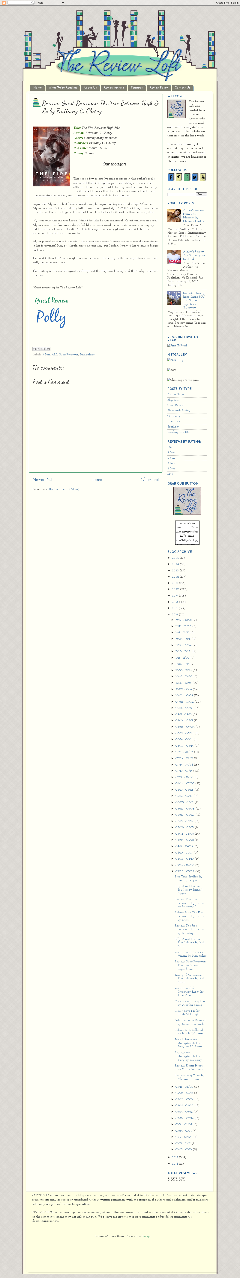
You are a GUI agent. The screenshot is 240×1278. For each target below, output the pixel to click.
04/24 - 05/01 (185, 840)
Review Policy (159, 87)
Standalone (87, 354)
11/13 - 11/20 (183, 657)
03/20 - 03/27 (185, 871)
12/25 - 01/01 (184, 620)
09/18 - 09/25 (185, 708)
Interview (173, 421)
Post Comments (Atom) (64, 489)
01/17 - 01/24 (184, 1137)
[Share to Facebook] (45, 349)
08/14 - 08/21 (185, 739)
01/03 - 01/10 (184, 1149)
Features (137, 87)
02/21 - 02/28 (185, 1105)
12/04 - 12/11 (183, 639)
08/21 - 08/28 (185, 733)
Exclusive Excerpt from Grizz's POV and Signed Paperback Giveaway (194, 300)
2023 (176, 570)
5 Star (171, 468)
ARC (54, 354)
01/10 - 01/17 (184, 1143)
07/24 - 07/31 (185, 758)
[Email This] (34, 349)
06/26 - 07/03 (185, 783)
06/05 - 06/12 (185, 802)
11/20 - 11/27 (183, 651)
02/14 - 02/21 (185, 1111)
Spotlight (173, 426)
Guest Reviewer (68, 354)
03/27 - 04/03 (185, 865)
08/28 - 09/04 (186, 726)
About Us (90, 87)
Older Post (150, 480)
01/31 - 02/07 (184, 1124)
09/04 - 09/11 (185, 720)
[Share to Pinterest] (48, 349)
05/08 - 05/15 (185, 827)
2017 (175, 608)
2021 (175, 583)
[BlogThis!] (38, 349)
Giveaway (173, 416)
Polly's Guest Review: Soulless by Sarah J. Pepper (189, 890)
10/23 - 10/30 (184, 676)
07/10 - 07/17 (184, 770)
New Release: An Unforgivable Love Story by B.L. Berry (188, 1043)
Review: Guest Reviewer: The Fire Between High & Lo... (190, 965)
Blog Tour (173, 399)
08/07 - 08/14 (185, 745)
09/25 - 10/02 (185, 701)
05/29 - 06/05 (186, 808)
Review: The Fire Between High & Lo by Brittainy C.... (189, 903)
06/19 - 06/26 (185, 789)
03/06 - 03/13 (185, 1093)
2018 (175, 602)
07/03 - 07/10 (185, 777)
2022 (176, 576)
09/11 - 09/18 (184, 714)
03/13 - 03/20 (185, 1086)
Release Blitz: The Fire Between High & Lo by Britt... (189, 916)
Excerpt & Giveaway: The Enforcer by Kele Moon (190, 978)
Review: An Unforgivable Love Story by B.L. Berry (188, 1056)
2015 (175, 1157)
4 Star (171, 463)
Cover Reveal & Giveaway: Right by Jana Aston (189, 992)
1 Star (170, 447)
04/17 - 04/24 (185, 846)
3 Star (46, 354)
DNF (170, 473)
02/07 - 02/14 (185, 1118)
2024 (176, 564)
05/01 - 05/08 (185, 833)
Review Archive (114, 87)
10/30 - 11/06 (184, 670)
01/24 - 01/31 (184, 1130)
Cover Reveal (175, 405)
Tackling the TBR (178, 431)
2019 (175, 595)
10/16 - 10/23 (184, 682)
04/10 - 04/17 (185, 852)
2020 (176, 589)
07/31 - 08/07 (185, 752)
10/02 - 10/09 (185, 695)
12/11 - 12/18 (183, 632)
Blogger (147, 1236)
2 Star (171, 452)
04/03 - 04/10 (185, 858)
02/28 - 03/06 (185, 1099)
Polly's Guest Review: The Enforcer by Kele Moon (190, 943)
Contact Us (182, 87)
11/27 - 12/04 (184, 645)
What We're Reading (63, 87)
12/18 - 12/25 (184, 626)
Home (37, 87)
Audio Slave (175, 394)
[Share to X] (41, 349)
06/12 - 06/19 (185, 796)
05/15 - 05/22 (185, 821)
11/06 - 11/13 (183, 664)
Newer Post (42, 480)
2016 (175, 614)
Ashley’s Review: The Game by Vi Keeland (194, 255)
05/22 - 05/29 (185, 814)
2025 (176, 557)
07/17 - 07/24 (185, 764)
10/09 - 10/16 (184, 689)
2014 (175, 1163)
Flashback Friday (178, 410)
